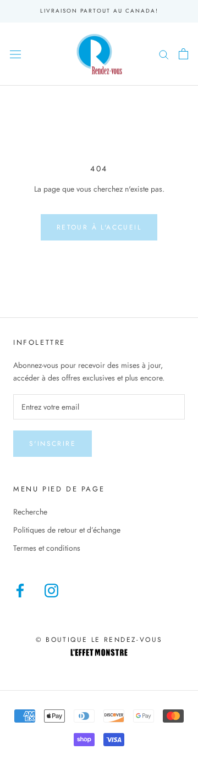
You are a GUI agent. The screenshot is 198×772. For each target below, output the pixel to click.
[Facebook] (20, 590)
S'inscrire (52, 444)
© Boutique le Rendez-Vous (99, 640)
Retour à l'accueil (99, 227)
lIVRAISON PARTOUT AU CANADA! (99, 11)
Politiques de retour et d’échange (66, 529)
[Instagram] (51, 590)
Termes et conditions (46, 547)
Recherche (30, 511)
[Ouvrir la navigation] (15, 53)
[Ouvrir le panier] (183, 53)
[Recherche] (164, 53)
